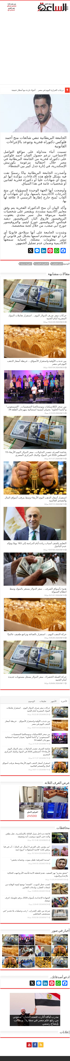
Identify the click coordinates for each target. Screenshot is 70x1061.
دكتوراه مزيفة (26, 264)
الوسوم (31, 701)
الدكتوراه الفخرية (41, 264)
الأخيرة (64, 701)
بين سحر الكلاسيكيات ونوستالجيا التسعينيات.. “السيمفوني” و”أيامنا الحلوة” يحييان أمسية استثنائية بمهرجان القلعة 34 (36, 408)
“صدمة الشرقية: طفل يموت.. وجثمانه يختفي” (30, 860)
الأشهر (53, 701)
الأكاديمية (47, 194)
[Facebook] (35, 1044)
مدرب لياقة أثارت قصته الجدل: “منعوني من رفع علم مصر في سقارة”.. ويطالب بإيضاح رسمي (36, 1020)
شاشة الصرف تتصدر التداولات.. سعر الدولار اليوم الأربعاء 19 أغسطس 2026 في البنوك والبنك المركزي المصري (35, 454)
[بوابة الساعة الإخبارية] (35, 6)
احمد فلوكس (57, 264)
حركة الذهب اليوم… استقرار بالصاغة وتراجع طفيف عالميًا (36, 634)
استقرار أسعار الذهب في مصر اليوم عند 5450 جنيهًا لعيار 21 (38, 90)
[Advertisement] (35, 49)
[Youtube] (29, 1044)
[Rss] (40, 1044)
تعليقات (43, 701)
